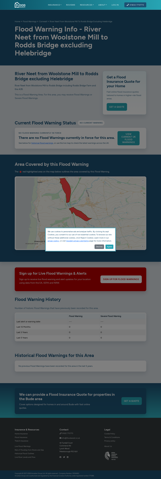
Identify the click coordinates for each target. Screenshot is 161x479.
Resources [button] (86, 5)
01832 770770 (137, 5)
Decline (99, 247)
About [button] (101, 5)
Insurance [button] (54, 5)
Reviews (70, 5)
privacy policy (53, 241)
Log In (115, 5)
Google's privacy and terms (77, 241)
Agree (109, 247)
